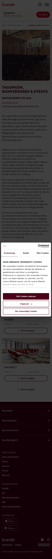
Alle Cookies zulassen (26, 296)
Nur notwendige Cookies (26, 311)
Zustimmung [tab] (9, 253)
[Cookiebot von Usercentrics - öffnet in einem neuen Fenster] (38, 246)
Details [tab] (26, 253)
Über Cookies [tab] (43, 253)
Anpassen (24, 304)
